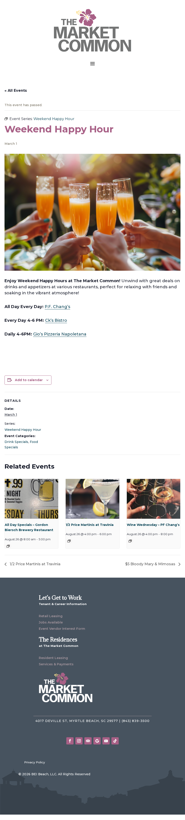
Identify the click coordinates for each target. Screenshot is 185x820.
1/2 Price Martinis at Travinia (89, 525)
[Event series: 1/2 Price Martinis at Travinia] (69, 541)
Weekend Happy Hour (23, 430)
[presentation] (31, 499)
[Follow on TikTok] (115, 740)
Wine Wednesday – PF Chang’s (153, 525)
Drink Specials (16, 442)
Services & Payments (56, 664)
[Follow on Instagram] (79, 740)
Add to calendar (29, 380)
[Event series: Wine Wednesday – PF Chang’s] (130, 541)
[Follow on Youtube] (106, 740)
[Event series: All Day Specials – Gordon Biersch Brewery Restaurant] (8, 546)
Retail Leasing (50, 616)
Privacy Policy (34, 762)
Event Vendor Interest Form (62, 629)
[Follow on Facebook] (70, 740)
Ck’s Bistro (56, 320)
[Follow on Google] (97, 740)
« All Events (16, 90)
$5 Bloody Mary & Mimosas (150, 564)
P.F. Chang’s (57, 306)
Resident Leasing (53, 658)
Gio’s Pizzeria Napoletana (59, 334)
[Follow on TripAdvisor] (88, 740)
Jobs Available (51, 622)
